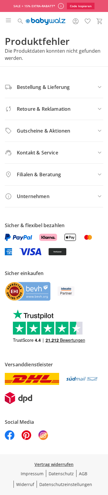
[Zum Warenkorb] (99, 21)
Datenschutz (61, 473)
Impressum (32, 473)
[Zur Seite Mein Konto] (75, 21)
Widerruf (25, 484)
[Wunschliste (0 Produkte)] (87, 21)
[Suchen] (20, 21)
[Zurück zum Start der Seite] (102, 453)
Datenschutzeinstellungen (65, 484)
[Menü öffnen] (8, 21)
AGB (83, 473)
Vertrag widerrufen (54, 464)
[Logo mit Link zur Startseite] (45, 21)
